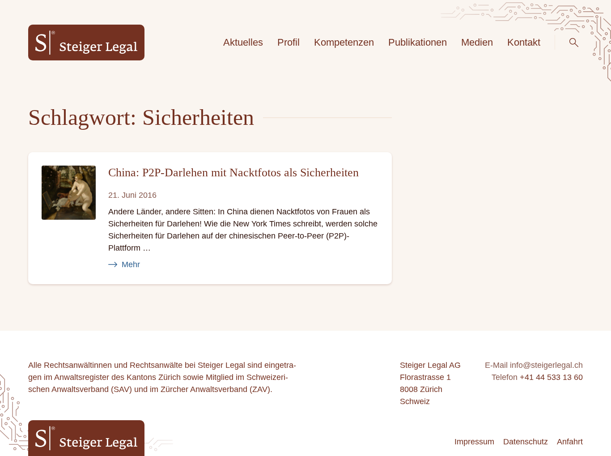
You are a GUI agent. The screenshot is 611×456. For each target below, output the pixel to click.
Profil (288, 42)
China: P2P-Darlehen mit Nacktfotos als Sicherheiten (233, 172)
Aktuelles (243, 42)
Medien (477, 42)
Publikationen (417, 42)
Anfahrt (570, 441)
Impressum (474, 441)
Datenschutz (525, 441)
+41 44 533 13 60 (551, 377)
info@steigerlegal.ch (546, 365)
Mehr (131, 264)
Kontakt (523, 42)
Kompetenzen (344, 42)
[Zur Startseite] (86, 43)
